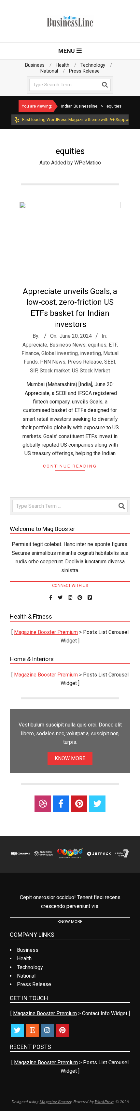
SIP (33, 370)
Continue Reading (70, 466)
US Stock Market (91, 370)
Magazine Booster (55, 1101)
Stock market (55, 370)
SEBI (109, 362)
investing (90, 353)
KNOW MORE (70, 758)
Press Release (85, 362)
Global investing (59, 353)
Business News (67, 345)
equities (97, 345)
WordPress (104, 1101)
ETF (113, 345)
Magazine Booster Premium (46, 632)
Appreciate (34, 345)
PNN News (52, 362)
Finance (30, 353)
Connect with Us (70, 585)
